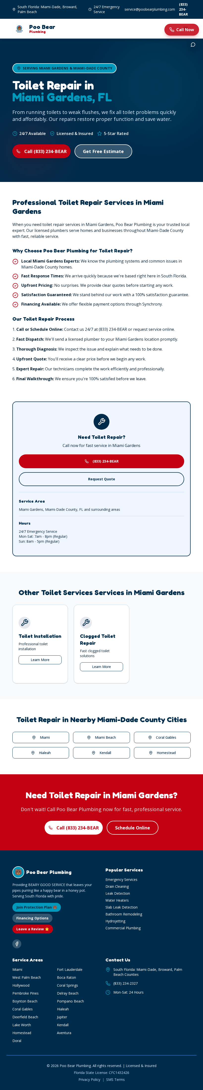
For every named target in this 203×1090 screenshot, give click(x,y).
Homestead (166, 752)
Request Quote (101, 479)
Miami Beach (105, 737)
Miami (45, 737)
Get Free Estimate (103, 151)
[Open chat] (193, 44)
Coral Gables (166, 737)
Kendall (105, 752)
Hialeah (45, 752)
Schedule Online (132, 828)
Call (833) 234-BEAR (45, 151)
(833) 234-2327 (125, 983)
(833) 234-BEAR (183, 9)
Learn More (40, 659)
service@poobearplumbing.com (150, 9)
